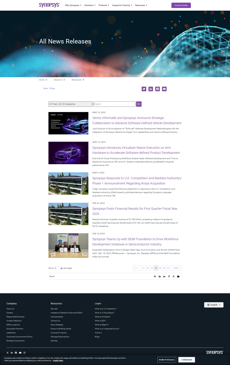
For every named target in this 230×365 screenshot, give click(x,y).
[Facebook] (16, 353)
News (45, 88)
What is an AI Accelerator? (105, 309)
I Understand (187, 360)
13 (151, 268)
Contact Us (55, 321)
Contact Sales (181, 5)
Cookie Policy (58, 361)
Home (42, 80)
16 (164, 268)
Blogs (52, 88)
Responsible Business (15, 317)
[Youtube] (20, 353)
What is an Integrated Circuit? (107, 329)
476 (176, 268)
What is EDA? (100, 321)
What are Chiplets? (102, 317)
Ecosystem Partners (15, 329)
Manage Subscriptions (60, 337)
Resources (140, 5)
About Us (58, 80)
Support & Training (121, 5)
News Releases (57, 325)
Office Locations (13, 325)
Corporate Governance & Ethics (19, 337)
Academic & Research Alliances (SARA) (67, 313)
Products (103, 5)
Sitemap (54, 341)
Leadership (11, 333)
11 (143, 268)
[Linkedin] (12, 353)
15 (160, 268)
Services (54, 309)
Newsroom (77, 80)
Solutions (88, 5)
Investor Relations (14, 321)
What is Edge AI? (102, 325)
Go (138, 104)
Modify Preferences (166, 360)
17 (168, 268)
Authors (98, 333)
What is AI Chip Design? (104, 313)
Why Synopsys (72, 5)
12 (147, 268)
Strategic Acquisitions (15, 341)
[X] (8, 353)
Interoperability (57, 317)
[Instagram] (24, 353)
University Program (59, 333)
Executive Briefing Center (61, 329)
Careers (10, 313)
